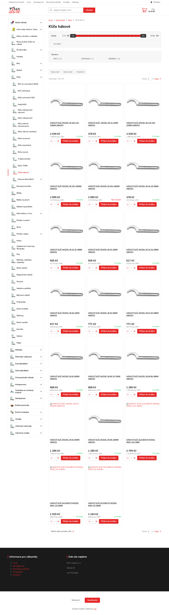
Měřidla (18, 350)
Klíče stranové (24, 138)
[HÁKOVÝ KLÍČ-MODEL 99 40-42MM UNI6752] (67, 293)
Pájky (19, 343)
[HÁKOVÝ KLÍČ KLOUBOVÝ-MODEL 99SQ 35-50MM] (105, 483)
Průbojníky (21, 302)
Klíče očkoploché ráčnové (25, 111)
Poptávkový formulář (16, 2)
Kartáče (20, 329)
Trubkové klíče (24, 159)
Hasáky (20, 56)
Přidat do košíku (70, 141)
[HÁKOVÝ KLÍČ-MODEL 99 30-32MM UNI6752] (105, 229)
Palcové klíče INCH (26, 179)
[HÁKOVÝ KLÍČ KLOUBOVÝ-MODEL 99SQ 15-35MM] (67, 483)
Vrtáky (18, 419)
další (157, 79)
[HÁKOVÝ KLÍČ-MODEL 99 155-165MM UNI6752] (105, 166)
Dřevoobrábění (21, 370)
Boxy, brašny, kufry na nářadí (26, 43)
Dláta (19, 241)
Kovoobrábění (21, 363)
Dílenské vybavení (23, 357)
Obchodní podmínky (53, 2)
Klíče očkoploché (25, 118)
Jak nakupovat (39, 2)
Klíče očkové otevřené (27, 131)
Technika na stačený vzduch (24, 391)
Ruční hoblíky (22, 309)
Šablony (20, 315)
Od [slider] (73, 35)
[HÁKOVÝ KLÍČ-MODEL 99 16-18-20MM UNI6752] (143, 166)
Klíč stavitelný (24, 91)
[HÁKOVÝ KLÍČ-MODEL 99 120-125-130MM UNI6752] (143, 102)
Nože (19, 227)
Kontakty (66, 2)
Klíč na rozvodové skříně (28, 84)
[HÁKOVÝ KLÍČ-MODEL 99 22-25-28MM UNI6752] (67, 229)
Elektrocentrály (22, 405)
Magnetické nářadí (24, 275)
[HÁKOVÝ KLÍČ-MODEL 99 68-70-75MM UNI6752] (105, 356)
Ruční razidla (22, 322)
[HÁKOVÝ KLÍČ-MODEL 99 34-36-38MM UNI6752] (143, 229)
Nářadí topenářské (24, 206)
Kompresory (20, 384)
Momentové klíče (24, 186)
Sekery (19, 336)
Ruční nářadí (20, 22)
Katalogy (75, 2)
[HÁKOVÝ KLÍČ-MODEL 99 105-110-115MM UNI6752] (67, 102)
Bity (18, 63)
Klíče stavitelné (24, 145)
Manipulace (20, 398)
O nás (29, 2)
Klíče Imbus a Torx (24, 213)
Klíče (19, 77)
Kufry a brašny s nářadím (27, 36)
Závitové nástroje (23, 426)
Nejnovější (55, 72)
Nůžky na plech (23, 200)
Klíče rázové (23, 152)
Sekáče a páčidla (24, 288)
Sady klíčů (22, 104)
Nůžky (19, 193)
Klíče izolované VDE (26, 97)
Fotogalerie (18, 572)
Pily (18, 254)
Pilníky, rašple (22, 234)
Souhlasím (92, 600)
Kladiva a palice (23, 220)
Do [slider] (143, 35)
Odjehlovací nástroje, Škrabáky (26, 247)
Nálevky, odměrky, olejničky (24, 261)
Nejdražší (80, 72)
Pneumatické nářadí (24, 377)
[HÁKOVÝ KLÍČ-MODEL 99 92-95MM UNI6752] (67, 419)
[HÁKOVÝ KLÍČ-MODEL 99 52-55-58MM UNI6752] (143, 293)
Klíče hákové (23, 172)
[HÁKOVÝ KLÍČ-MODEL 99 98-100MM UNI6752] (105, 419)
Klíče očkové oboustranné (23, 124)
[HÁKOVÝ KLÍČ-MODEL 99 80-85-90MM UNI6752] (143, 356)
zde (95, 609)
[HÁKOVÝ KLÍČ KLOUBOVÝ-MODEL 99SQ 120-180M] (143, 419)
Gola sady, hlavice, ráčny (27, 29)
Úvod (51, 20)
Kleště (19, 70)
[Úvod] (27, 10)
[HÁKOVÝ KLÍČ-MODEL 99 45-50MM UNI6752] (105, 293)
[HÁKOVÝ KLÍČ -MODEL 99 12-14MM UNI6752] (105, 102)
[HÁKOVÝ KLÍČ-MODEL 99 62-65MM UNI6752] (67, 356)
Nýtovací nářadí (23, 295)
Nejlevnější (67, 72)
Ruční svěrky (22, 268)
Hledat (89, 10)
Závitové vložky (22, 433)
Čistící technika (22, 412)
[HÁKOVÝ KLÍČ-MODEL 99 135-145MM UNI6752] (67, 166)
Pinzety (20, 281)
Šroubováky (21, 50)
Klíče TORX (22, 166)
